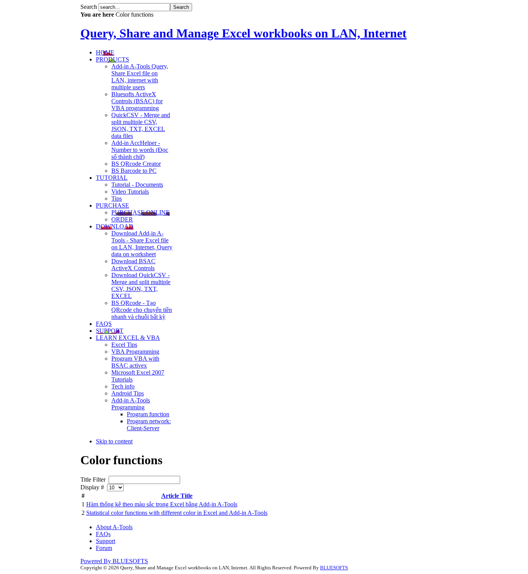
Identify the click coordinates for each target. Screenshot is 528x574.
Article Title (176, 495)
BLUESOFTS (334, 568)
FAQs (103, 534)
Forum (104, 548)
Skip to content (114, 441)
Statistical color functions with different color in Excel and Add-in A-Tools (176, 512)
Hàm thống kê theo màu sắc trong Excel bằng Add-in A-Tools (161, 504)
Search (89, 6)
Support (105, 541)
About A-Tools (114, 527)
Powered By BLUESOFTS (114, 561)
